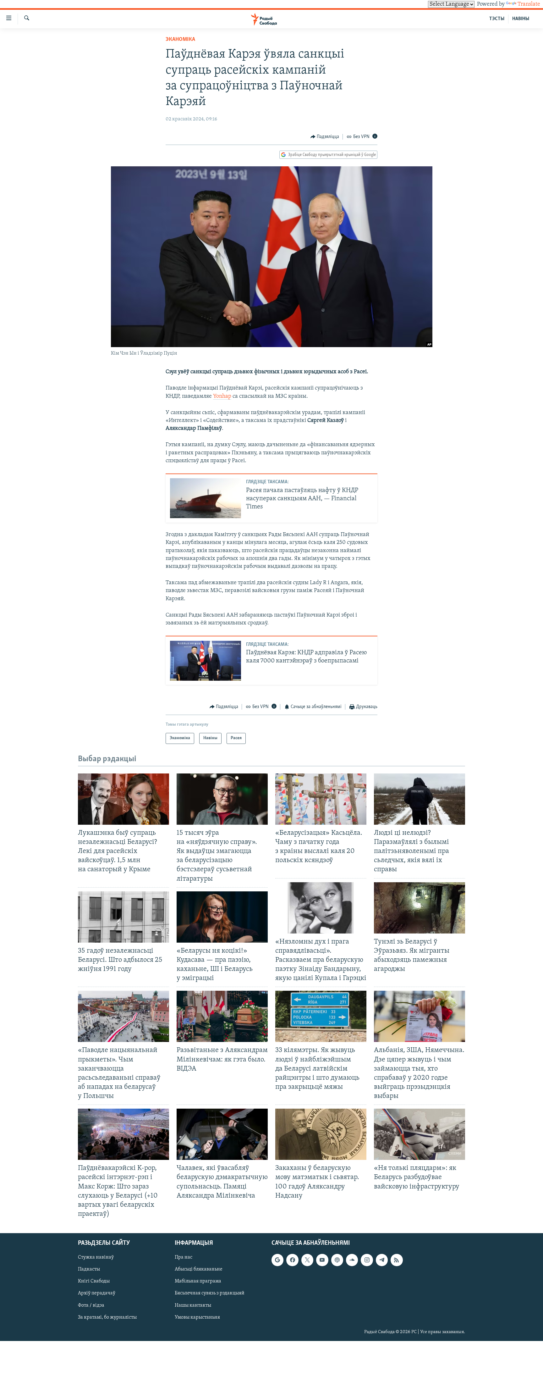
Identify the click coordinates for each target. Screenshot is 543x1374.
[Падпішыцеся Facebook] (292, 1260)
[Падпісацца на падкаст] (337, 1260)
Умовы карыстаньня (197, 1317)
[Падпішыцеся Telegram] (382, 1260)
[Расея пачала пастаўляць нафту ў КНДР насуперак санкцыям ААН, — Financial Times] (205, 498)
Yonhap (222, 396)
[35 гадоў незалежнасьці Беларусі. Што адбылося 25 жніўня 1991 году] (123, 917)
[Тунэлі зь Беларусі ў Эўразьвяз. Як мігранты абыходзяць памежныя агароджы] (419, 908)
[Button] (324, 137)
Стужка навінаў (96, 1257)
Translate (529, 4)
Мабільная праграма (198, 1281)
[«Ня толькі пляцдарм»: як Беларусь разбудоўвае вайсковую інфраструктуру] (419, 1134)
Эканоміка (180, 39)
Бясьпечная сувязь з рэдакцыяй (209, 1293)
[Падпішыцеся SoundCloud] (352, 1260)
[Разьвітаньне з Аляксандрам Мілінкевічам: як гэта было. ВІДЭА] (222, 1016)
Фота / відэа (91, 1305)
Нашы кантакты (193, 1305)
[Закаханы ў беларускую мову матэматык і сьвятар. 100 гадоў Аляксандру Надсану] (320, 1134)
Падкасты (89, 1269)
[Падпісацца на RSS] (397, 1260)
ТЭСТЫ (496, 18)
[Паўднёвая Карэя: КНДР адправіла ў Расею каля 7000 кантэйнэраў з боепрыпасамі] (205, 661)
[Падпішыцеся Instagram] (367, 1260)
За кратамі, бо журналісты (107, 1317)
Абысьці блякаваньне (198, 1269)
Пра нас (183, 1257)
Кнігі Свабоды (94, 1281)
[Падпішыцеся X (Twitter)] (307, 1260)
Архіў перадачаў (96, 1293)
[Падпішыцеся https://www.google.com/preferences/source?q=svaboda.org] (277, 1260)
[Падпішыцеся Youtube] (322, 1260)
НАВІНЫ (520, 18)
